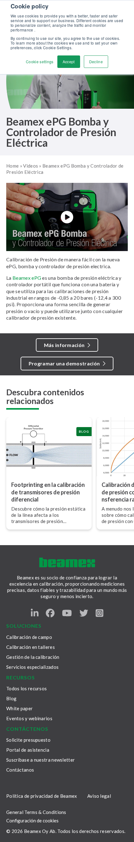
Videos (30, 166)
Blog (11, 698)
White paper (19, 708)
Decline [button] (96, 61)
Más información (64, 345)
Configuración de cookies (32, 820)
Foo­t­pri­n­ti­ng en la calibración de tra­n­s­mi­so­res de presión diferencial (48, 492)
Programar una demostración (64, 363)
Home (12, 166)
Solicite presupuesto (28, 740)
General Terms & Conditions (36, 812)
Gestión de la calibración (33, 657)
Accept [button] (69, 61)
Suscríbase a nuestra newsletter (40, 760)
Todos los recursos (26, 688)
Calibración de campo (29, 637)
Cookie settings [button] (40, 61)
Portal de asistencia (27, 750)
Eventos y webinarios (29, 718)
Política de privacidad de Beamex (41, 796)
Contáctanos (20, 770)
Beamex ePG (26, 278)
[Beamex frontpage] (67, 562)
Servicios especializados (32, 667)
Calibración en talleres (30, 647)
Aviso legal (99, 796)
